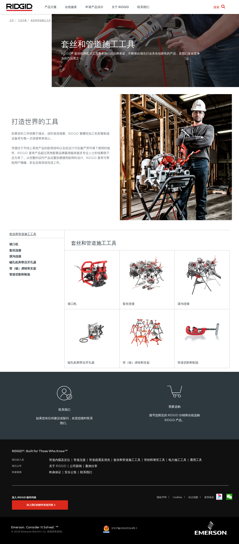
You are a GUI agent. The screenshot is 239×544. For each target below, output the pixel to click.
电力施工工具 (177, 460)
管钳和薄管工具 (154, 460)
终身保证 (55, 472)
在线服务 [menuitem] (71, 7)
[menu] (122, 7)
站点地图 (193, 497)
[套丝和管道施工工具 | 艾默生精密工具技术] (19, 7)
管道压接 (80, 460)
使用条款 (209, 497)
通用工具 (196, 460)
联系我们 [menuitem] (143, 7)
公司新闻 (76, 466)
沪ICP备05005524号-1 (124, 528)
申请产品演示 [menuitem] (94, 7)
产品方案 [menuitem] (51, 7)
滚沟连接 (15, 256)
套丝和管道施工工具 (22, 234)
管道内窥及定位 (59, 460)
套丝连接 (15, 250)
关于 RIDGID (57, 466)
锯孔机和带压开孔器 (22, 262)
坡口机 (13, 244)
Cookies (177, 497)
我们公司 (17, 465)
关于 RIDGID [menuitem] (120, 7)
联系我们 (86, 472)
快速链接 (17, 472)
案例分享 (91, 466)
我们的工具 (18, 459)
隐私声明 (162, 497)
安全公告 (71, 472)
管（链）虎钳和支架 (22, 268)
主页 (11, 20)
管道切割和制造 (19, 274)
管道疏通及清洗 (99, 460)
